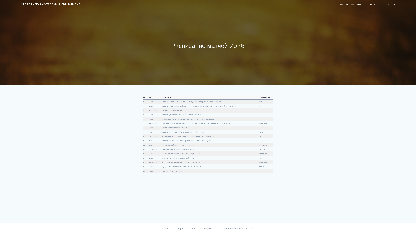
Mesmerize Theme (246, 228)
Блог (381, 4)
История (369, 4)
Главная (344, 4)
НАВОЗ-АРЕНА (356, 4)
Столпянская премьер (51, 4)
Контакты (390, 4)
